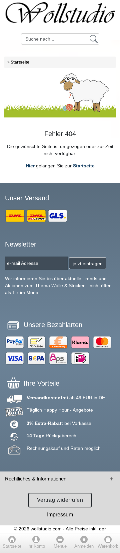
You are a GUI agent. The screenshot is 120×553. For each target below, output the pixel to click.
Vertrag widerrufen (60, 500)
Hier (30, 165)
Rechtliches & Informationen (35, 478)
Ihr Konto (36, 546)
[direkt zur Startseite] (60, 17)
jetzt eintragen (88, 263)
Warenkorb (108, 546)
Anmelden (84, 546)
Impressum (60, 514)
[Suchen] (94, 39)
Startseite (84, 165)
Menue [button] (60, 546)
